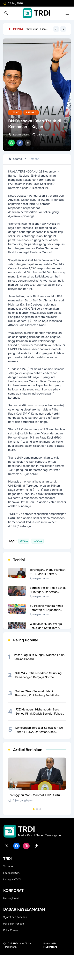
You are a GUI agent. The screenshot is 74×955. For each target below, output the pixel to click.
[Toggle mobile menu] (67, 13)
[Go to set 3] (40, 809)
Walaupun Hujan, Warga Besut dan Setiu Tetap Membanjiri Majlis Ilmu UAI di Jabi (39, 29)
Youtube (8, 866)
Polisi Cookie (10, 930)
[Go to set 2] (37, 809)
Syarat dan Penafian (15, 917)
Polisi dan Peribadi (13, 923)
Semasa (31, 112)
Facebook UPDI (12, 873)
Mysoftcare (50, 946)
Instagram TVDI (12, 879)
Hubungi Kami (11, 898)
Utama (15, 112)
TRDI (15, 943)
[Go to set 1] (34, 809)
